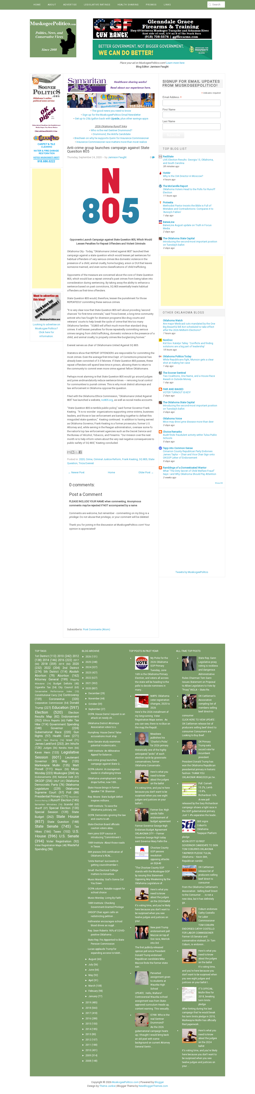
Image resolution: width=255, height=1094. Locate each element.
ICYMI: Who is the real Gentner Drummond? (160, 1019)
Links (167, 4)
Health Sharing (128, 4)
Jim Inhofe (72, 744)
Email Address (172, 97)
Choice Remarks (172, 431)
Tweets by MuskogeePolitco (192, 572)
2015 (88, 1023)
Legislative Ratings (97, 4)
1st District (42, 656)
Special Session (46, 812)
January (92, 996)
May (90, 975)
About (52, 4)
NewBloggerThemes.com (153, 1085)
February (93, 991)
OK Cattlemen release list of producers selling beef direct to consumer (208, 875)
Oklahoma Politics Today (177, 356)
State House (67, 816)
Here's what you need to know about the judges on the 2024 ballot (207, 1038)
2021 (88, 683)
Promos (151, 4)
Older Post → (146, 472)
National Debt (65, 777)
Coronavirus (57, 699)
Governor (57, 728)
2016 (61, 660)
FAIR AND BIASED (173, 389)
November (94, 698)
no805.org (107, 399)
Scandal (68, 804)
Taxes (57, 831)
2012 (76, 656)
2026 (88, 656)
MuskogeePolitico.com (125, 1082)
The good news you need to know (111, 110)
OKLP (56, 781)
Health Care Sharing (46, 740)
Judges (47, 748)
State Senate (46, 826)
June (91, 969)
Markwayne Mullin (47, 765)
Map (64, 761)
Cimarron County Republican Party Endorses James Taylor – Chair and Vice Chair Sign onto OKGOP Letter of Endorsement (189, 454)
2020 (82, 459)
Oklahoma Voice (172, 418)
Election (41, 712)
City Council (65, 687)
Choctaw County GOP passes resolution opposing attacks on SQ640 (159, 855)
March (91, 985)
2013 (88, 1034)
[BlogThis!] (73, 452)
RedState (168, 156)
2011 (88, 1044)
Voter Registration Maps (48, 845)
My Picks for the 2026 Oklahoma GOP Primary (159, 662)
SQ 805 (143, 459)
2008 (88, 1060)
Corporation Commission (49, 703)
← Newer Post (76, 472)
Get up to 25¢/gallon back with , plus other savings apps (111, 118)
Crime (89, 459)
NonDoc (168, 340)
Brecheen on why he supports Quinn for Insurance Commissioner (112, 138)
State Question (58, 822)
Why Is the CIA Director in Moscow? (183, 176)
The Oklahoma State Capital (179, 238)
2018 (44, 664)
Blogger (159, 1082)
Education (60, 707)
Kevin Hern (42, 752)
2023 (88, 672)
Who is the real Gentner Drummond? (111, 130)
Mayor (58, 769)
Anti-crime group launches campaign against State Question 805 (108, 150)
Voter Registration (58, 841)
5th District (51, 671)
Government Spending (64, 724)
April (90, 980)
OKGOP (39, 781)
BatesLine (168, 221)
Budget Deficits (62, 683)
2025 (88, 662)
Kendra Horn (66, 748)
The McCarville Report (175, 186)
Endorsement (70, 716)
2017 (76, 660)
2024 (88, 667)
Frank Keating (130, 459)
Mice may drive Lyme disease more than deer (188, 421)
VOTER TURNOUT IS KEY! (177, 392)
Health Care (61, 736)
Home (37, 4)
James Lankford (45, 744)
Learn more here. (175, 62)
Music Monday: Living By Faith (104, 897)
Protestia (168, 202)
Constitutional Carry (46, 695)
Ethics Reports (51, 720)
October (92, 704)
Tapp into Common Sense (178, 448)
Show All (219, 483)
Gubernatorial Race (48, 732)
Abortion (63, 675)
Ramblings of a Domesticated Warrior (184, 467)
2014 (46, 660)
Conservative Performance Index (53, 691)
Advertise (70, 4)
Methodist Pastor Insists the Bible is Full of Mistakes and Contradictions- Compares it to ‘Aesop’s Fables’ (188, 208)
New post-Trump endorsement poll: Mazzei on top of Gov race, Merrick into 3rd (160, 935)
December (94, 693)
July (90, 964)
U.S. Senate (69, 836)
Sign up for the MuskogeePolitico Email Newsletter (111, 114)
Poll (68, 792)
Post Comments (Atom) (96, 629)
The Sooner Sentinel (174, 372)
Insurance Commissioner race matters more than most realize (111, 141)
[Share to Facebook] (80, 452)
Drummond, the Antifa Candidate (111, 134)
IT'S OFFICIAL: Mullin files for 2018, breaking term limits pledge (206, 996)
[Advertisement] (46, 228)
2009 (88, 1055)
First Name (169, 109)
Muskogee (60, 773)
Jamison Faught (117, 157)
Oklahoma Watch (173, 320)
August (92, 959)
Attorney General (47, 679)
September (94, 709)
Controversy (71, 695)
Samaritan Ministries (46, 804)
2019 (61, 664)
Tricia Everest (86, 463)
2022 (47, 668)
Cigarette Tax (43, 687)
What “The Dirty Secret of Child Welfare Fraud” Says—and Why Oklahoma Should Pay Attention (189, 473)
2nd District (71, 668)
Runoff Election (61, 800)
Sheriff (38, 808)
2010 (60, 656)
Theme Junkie (107, 1085)
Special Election (60, 808)
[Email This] (69, 452)
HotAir (166, 172)
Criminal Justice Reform (107, 459)
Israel (69, 740)
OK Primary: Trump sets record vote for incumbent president (206, 749)
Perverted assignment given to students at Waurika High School (160, 981)
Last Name (169, 121)
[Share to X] (76, 452)
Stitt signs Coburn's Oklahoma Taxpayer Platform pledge (199, 829)
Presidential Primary (48, 796)
